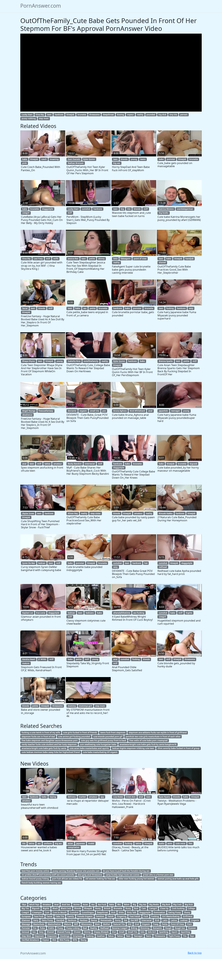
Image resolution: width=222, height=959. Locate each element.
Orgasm (146, 924)
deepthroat (108, 114)
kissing (120, 114)
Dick (113, 912)
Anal (56, 904)
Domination (159, 912)
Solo (142, 932)
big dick (162, 114)
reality (140, 114)
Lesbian (184, 920)
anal (150, 410)
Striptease (78, 936)
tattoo (47, 463)
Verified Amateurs (30, 940)
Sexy (41, 932)
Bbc (119, 904)
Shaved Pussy (63, 932)
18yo (24, 904)
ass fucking (138, 612)
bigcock (193, 463)
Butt (136, 908)
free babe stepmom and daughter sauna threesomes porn (50, 740)
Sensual (25, 932)
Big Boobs (154, 904)
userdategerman (185, 209)
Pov (35, 928)
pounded (150, 114)
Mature (67, 924)
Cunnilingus (88, 912)
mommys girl (85, 706)
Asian (85, 904)
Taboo (111, 936)
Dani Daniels (74, 159)
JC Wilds (42, 659)
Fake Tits (60, 916)
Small (121, 932)
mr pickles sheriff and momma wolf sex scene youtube (48, 874)
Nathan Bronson (76, 163)
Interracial (146, 920)
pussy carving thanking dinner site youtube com (76, 871)
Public (51, 928)
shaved (162, 262)
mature (25, 663)
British (107, 908)
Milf (76, 924)
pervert (183, 114)
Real (85, 928)
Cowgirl (25, 912)
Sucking (90, 936)
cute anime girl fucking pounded (74, 736)
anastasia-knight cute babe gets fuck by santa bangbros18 (148, 744)
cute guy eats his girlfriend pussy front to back (103, 740)
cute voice (180, 843)
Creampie (37, 912)
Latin (165, 920)
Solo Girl (152, 932)
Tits (185, 936)
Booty (98, 908)
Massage (26, 924)
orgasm (83, 410)
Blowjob (88, 908)
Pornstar (26, 928)
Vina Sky (40, 114)
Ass (93, 904)
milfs (55, 258)
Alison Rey (73, 513)
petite (92, 258)
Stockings (65, 936)
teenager (175, 410)
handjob (189, 258)
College (191, 908)
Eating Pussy (174, 912)
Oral (137, 924)
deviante (72, 410)
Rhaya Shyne (28, 361)
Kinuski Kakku (166, 513)
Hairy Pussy (47, 920)
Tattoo (120, 936)
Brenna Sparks (166, 361)
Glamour (26, 920)
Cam (144, 908)
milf (70, 212)
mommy (72, 706)
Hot (125, 920)
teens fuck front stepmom (112, 732)
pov (104, 410)
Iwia (115, 258)
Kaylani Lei (27, 612)
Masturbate (38, 924)
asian (70, 843)
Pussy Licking (73, 928)
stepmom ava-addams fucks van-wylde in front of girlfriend (158, 732)
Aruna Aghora (120, 410)
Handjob (60, 920)
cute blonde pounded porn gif (107, 736)
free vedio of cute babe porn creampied (148, 740)
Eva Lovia (40, 612)
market (82, 796)
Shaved (50, 932)
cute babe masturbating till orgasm (100, 752)
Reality (93, 928)
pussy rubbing (29, 118)
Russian (192, 928)
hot (146, 563)
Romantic (157, 928)
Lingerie (195, 920)
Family (70, 916)
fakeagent (126, 258)
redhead (163, 567)
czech (44, 159)
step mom (44, 118)
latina (31, 843)
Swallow (101, 936)
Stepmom (39, 936)
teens (143, 159)
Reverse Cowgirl (120, 928)
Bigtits (46, 908)
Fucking (155, 916)
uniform (48, 843)
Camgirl (153, 908)
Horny (118, 920)
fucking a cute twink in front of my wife (41, 732)
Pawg (155, 924)
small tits (94, 410)
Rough (168, 928)
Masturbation (54, 924)
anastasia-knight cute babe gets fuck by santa (44, 748)
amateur (57, 463)
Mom (97, 924)
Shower (77, 932)
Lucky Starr (27, 114)
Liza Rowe (118, 796)
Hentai (94, 920)
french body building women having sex (41, 882)
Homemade (106, 920)
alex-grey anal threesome (90, 874)
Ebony (187, 912)
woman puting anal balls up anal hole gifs (177, 878)
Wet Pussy (64, 940)
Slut (114, 932)
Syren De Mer (28, 563)
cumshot (86, 209)
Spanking (163, 932)
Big (134, 904)
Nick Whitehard (137, 410)
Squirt (174, 932)
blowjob (70, 114)
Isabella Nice (74, 361)
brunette (82, 114)
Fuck (146, 916)
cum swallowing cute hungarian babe (98, 744)
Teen (128, 936)
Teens (148, 936)
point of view (140, 258)
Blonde (77, 908)
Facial (49, 916)
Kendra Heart (28, 659)
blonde (124, 159)
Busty (128, 908)
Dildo (121, 912)
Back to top (195, 953)
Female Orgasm (85, 916)
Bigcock (35, 908)
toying (53, 796)
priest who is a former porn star (158, 874)
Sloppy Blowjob (101, 932)
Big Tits (25, 908)
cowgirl (25, 212)
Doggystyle (144, 912)
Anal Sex (66, 904)
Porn (189, 924)
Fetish (111, 916)
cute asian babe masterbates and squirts (89, 748)
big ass (116, 163)
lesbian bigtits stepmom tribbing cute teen (133, 748)
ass (84, 308)
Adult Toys (34, 904)
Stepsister (52, 936)
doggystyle (47, 209)
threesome (94, 114)
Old (129, 924)
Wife (75, 940)
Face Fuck (38, 916)
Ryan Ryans (164, 796)
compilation (73, 847)
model (91, 843)
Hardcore (72, 920)
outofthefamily (91, 361)
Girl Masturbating (171, 916)
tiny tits (173, 114)
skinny (101, 258)
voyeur (130, 114)
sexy (191, 308)
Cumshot (74, 912)
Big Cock (177, 904)
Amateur (47, 904)
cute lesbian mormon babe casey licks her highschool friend (51, 752)
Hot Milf (134, 920)
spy (102, 796)
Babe (111, 904)
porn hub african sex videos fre (67, 878)
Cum (47, 912)
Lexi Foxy (38, 258)
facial (25, 308)
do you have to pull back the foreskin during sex (126, 871)
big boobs (163, 212)
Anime (76, 904)
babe (24, 159)
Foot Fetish (135, 916)
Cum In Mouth (60, 912)
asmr (169, 843)
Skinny (87, 932)
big (122, 209)
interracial (90, 463)
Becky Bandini (75, 463)
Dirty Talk (131, 912)
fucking (170, 308)
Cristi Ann (131, 796)
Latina (174, 920)
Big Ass (142, 904)
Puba (42, 928)
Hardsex (84, 920)
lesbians (90, 612)
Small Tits (132, 932)
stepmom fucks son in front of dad (38, 736)
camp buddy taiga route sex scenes (122, 874)
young (134, 159)
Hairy (35, 920)
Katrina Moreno (166, 209)
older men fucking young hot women (136, 878)
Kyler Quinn (89, 159)
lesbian (41, 563)
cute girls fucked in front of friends (80, 732)
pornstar (171, 159)
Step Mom (26, 936)
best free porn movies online (35, 871)
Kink (157, 920)
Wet (54, 940)
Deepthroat (102, 912)
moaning (54, 159)
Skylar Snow (28, 513)
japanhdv (163, 410)
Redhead (104, 928)
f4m (190, 843)
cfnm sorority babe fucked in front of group (178, 748)
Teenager (138, 936)
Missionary (86, 924)
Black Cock (66, 908)
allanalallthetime (121, 612)
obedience (27, 414)
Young (83, 940)
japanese (80, 843)
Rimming (145, 928)
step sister (96, 513)
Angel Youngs (28, 410)
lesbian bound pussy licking (35, 878)
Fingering (121, 916)
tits (129, 209)
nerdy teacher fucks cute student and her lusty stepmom (49, 744)
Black (55, 908)
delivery (72, 796)
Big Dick (189, 904)
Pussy (60, 928)
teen (49, 114)
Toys (192, 936)
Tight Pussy (174, 936)
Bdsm (127, 904)
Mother (106, 924)
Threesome (160, 936)
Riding (134, 928)
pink (24, 163)
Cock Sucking (178, 908)
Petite (165, 924)
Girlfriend (187, 916)
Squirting (185, 932)
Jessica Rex (73, 258)
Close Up (164, 908)
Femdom (100, 916)
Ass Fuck (102, 904)
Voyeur (45, 940)
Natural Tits (119, 924)
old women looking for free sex (100, 878)
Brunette (118, 908)
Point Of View (177, 924)
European (26, 916)
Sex (34, 932)
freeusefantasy (46, 410)
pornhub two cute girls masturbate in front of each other (153, 736)
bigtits (189, 612)
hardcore (59, 114)
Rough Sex (180, 928)
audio (161, 843)
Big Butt (166, 904)
